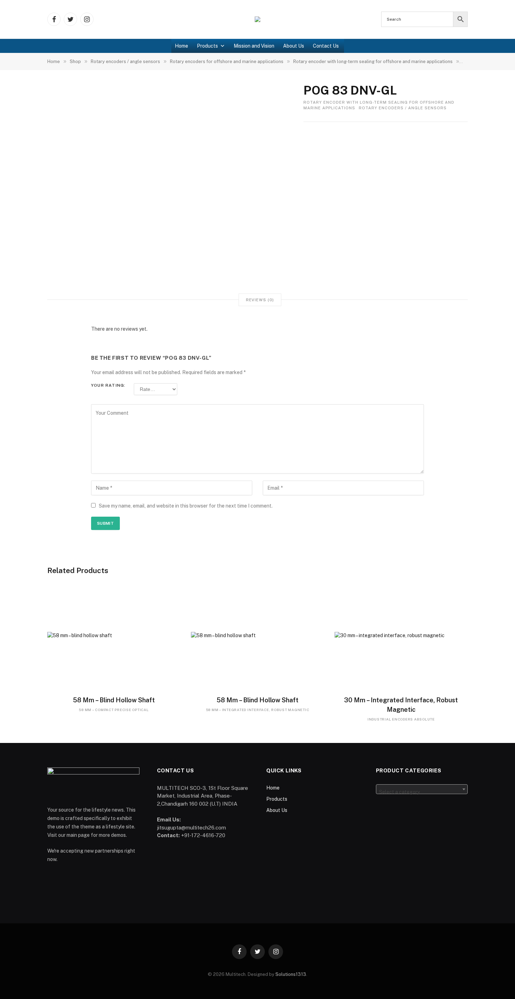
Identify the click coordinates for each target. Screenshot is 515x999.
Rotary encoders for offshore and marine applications (226, 61)
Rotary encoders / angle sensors (125, 61)
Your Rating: (108, 385)
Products (207, 46)
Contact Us (326, 46)
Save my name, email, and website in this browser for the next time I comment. (186, 506)
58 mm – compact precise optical (114, 710)
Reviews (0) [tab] (260, 300)
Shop (75, 61)
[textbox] (422, 792)
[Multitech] (257, 19)
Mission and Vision (254, 46)
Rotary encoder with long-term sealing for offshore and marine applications (373, 61)
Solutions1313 (290, 974)
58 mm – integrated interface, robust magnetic (257, 710)
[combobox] (422, 789)
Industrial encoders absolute (401, 719)
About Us (293, 46)
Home (181, 46)
